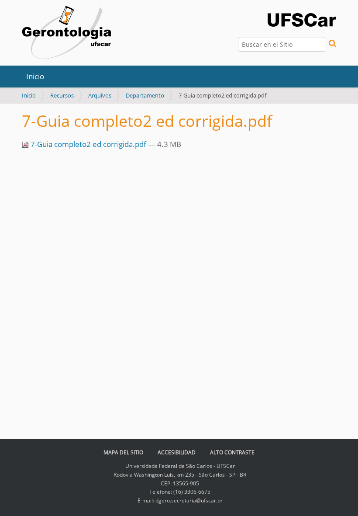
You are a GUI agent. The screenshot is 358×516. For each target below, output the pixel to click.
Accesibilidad (177, 452)
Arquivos (99, 95)
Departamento (145, 95)
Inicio (35, 76)
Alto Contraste (232, 452)
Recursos (62, 95)
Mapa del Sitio (123, 452)
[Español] (67, 33)
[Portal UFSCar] (302, 19)
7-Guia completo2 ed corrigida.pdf (88, 144)
